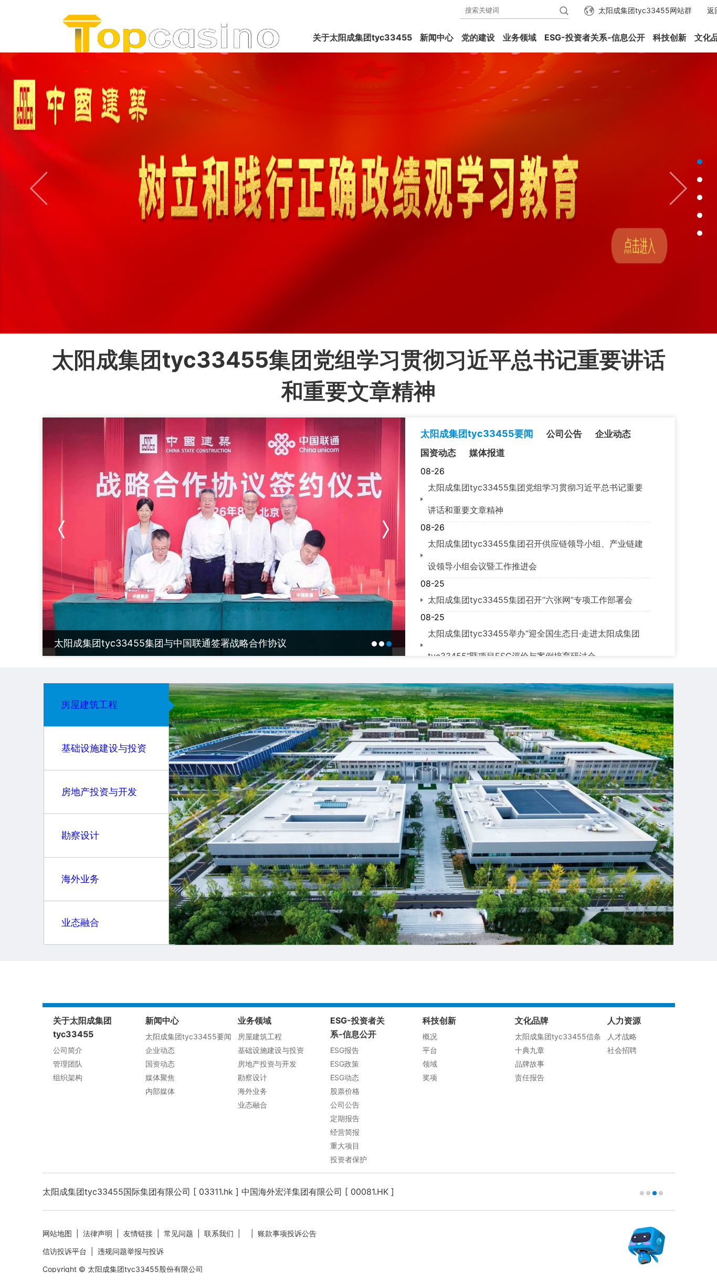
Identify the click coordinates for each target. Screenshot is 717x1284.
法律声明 (97, 1233)
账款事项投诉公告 (287, 1233)
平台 (430, 1050)
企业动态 (613, 434)
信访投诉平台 (65, 1251)
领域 (430, 1063)
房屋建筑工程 (89, 704)
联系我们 (219, 1233)
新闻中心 (437, 37)
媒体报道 (487, 452)
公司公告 (564, 434)
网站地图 (57, 1233)
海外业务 (80, 878)
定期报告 (345, 1118)
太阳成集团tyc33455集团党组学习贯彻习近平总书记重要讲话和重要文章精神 (359, 375)
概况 (430, 1036)
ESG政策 (344, 1063)
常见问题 (178, 1233)
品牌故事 (529, 1063)
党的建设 (478, 37)
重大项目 (345, 1145)
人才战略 (622, 1036)
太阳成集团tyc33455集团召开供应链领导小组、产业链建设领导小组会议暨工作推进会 (535, 554)
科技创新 (670, 37)
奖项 (430, 1077)
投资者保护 (348, 1159)
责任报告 (529, 1077)
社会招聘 (622, 1050)
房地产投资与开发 (99, 791)
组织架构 (67, 1077)
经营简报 (345, 1132)
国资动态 (438, 452)
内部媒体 (160, 1091)
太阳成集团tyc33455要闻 (476, 433)
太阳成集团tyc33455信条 (558, 1036)
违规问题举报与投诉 (131, 1251)
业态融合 (80, 922)
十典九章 (529, 1050)
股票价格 (345, 1091)
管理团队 (67, 1063)
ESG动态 (344, 1077)
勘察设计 (80, 835)
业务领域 (519, 37)
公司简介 (67, 1050)
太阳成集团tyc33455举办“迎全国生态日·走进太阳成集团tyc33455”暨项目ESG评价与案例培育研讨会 (534, 644)
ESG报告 (344, 1050)
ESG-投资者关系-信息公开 (594, 37)
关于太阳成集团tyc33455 (362, 37)
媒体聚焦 (160, 1077)
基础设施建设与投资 (103, 748)
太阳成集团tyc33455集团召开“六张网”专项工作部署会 (530, 599)
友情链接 (138, 1233)
